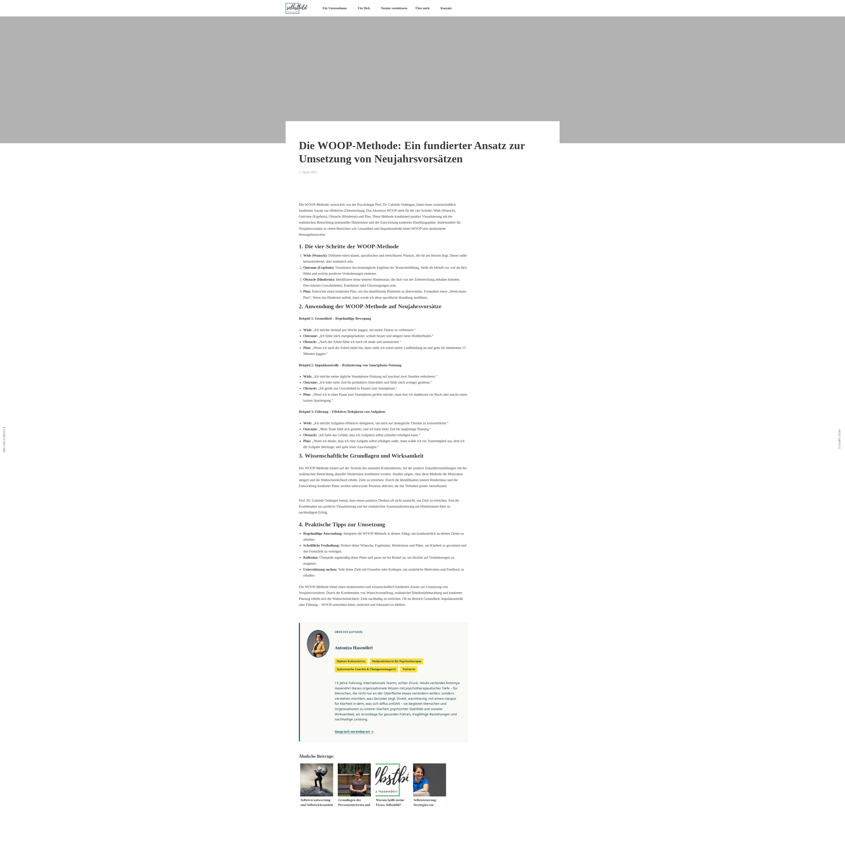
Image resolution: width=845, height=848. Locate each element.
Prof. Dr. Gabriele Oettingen (318, 500)
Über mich (422, 8)
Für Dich (364, 8)
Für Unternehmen (335, 8)
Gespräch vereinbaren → (354, 731)
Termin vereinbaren (394, 8)
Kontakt (446, 8)
